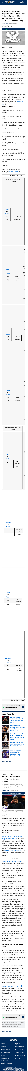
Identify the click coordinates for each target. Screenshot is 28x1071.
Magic (8, 334)
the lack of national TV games (13, 850)
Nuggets (8, 597)
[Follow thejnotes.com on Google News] (23, 707)
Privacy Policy (5, 1052)
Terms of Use (19, 1052)
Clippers (8, 663)
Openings (18, 1044)
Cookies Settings (6, 1063)
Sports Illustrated (14, 172)
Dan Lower (6, 790)
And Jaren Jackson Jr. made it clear (13, 986)
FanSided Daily (5, 1049)
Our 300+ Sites (19, 1046)
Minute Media (10, 1067)
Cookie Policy (5, 1055)
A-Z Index (18, 1058)
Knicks (8, 273)
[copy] (11, 26)
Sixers (7, 214)
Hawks (8, 395)
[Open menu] (2, 2)
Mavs (8, 527)
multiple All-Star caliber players (11, 861)
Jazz (7, 459)
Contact (3, 1046)
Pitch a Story (19, 1049)
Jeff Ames (6, 23)
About (3, 1044)
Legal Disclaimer (20, 1055)
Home (3, 761)
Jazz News (8, 761)
